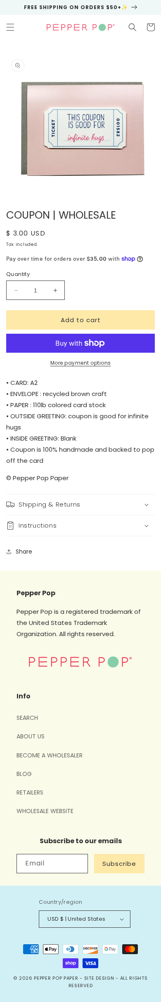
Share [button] (24, 551)
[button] (10, 27)
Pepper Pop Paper (56, 978)
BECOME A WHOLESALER (50, 755)
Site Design (99, 978)
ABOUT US (31, 736)
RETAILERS (30, 792)
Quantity (18, 274)
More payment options (80, 362)
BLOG (24, 774)
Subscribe (119, 863)
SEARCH (27, 718)
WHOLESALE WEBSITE (45, 811)
